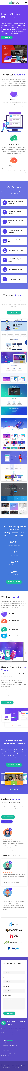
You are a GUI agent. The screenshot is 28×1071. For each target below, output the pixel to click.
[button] (10, 789)
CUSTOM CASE (7, 702)
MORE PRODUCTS (14, 312)
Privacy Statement (5, 1067)
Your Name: (6, 968)
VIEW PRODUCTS (8, 817)
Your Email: (6, 977)
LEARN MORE (6, 37)
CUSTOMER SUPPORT (14, 582)
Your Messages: (7, 995)
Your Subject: (6, 986)
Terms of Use (15, 1067)
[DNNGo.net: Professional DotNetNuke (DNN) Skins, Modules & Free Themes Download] (14, 2)
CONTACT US (7, 821)
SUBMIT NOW (9, 1013)
